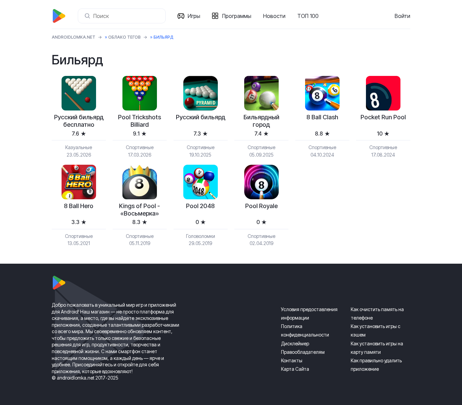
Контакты (291, 360)
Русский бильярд (200, 117)
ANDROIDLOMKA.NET (73, 37)
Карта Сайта (295, 369)
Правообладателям (303, 352)
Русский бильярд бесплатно (78, 121)
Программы (236, 16)
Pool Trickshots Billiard (139, 121)
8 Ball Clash (322, 117)
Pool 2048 (200, 205)
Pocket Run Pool (383, 117)
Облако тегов (124, 37)
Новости (274, 16)
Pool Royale (261, 205)
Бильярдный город (261, 121)
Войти (402, 16)
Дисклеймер (295, 343)
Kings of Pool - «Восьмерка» (139, 209)
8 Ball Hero (78, 205)
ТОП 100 (308, 16)
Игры (194, 16)
